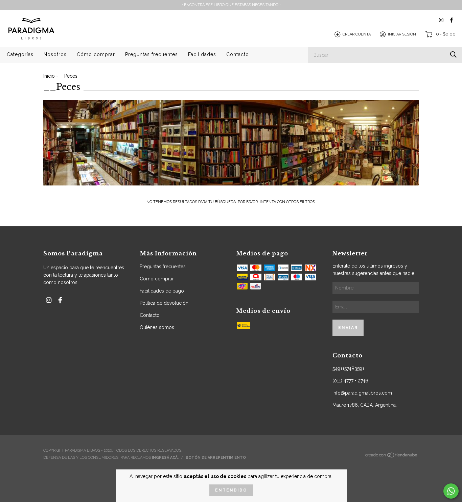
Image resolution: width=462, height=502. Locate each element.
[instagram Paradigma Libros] (441, 20)
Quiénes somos (157, 327)
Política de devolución (164, 303)
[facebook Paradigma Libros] (451, 20)
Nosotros (55, 54)
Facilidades (202, 54)
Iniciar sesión (402, 34)
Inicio (49, 76)
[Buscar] (453, 54)
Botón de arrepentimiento (216, 457)
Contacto (237, 54)
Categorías (20, 54)
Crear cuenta (357, 34)
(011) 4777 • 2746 (350, 380)
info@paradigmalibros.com (362, 393)
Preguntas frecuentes (151, 54)
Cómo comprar (96, 54)
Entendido (231, 490)
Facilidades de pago (162, 291)
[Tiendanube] (392, 457)
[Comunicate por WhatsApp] (451, 491)
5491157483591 (348, 368)
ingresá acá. (165, 457)
